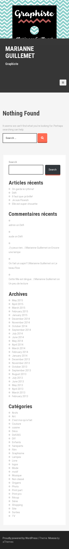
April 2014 (17, 344)
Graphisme (18, 453)
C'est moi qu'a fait (22, 420)
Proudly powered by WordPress (20, 538)
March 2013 (18, 392)
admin (12, 225)
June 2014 (18, 337)
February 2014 (20, 352)
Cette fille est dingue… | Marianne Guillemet (32, 279)
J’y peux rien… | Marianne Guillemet (28, 247)
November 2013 (21, 363)
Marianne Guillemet (20, 52)
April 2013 (17, 388)
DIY (14, 438)
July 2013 (17, 377)
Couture (16, 423)
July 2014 (17, 333)
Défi (14, 192)
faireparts (17, 446)
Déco (15, 431)
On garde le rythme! (23, 189)
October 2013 (19, 366)
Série (15, 501)
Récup (15, 497)
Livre (14, 460)
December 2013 (21, 359)
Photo (15, 486)
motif (15, 471)
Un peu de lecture (18, 283)
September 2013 (21, 370)
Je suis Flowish (20, 200)
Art (14, 416)
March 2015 (18, 307)
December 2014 (21, 318)
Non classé (18, 479)
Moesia (52, 538)
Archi (15, 412)
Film (14, 449)
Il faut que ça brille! (22, 196)
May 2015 (17, 300)
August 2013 (19, 374)
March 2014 (18, 348)
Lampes (16, 457)
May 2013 (17, 385)
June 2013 (18, 381)
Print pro (17, 493)
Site (14, 508)
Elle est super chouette (25, 203)
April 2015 (17, 304)
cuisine (16, 427)
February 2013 (20, 396)
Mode (15, 468)
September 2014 (21, 329)
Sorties (16, 512)
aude (11, 236)
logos (15, 464)
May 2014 (17, 341)
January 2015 (19, 315)
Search (13, 162)
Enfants (16, 442)
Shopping (17, 505)
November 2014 (21, 322)
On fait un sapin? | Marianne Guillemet (30, 263)
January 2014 (19, 355)
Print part (17, 490)
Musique (17, 475)
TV (13, 516)
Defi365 (16, 434)
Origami (16, 482)
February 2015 (20, 311)
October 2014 (19, 326)
